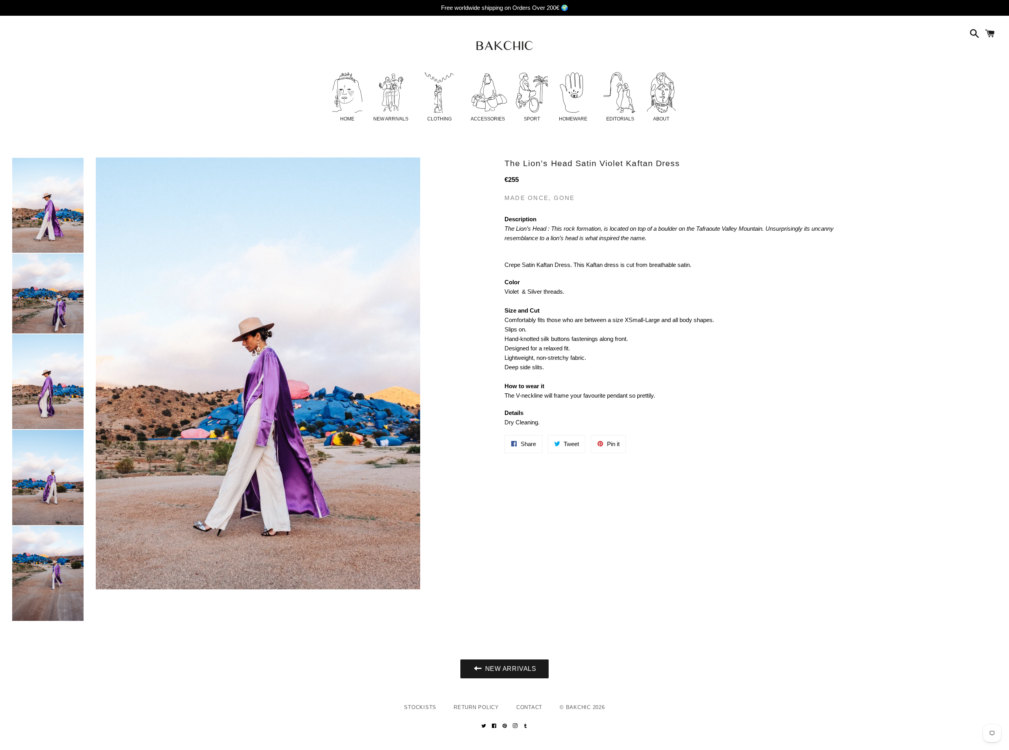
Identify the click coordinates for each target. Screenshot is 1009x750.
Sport (532, 119)
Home (347, 119)
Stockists (420, 707)
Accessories (488, 119)
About (661, 119)
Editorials (620, 119)
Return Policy (476, 707)
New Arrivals (390, 119)
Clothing (439, 119)
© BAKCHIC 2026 (582, 707)
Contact (529, 707)
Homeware (573, 119)
